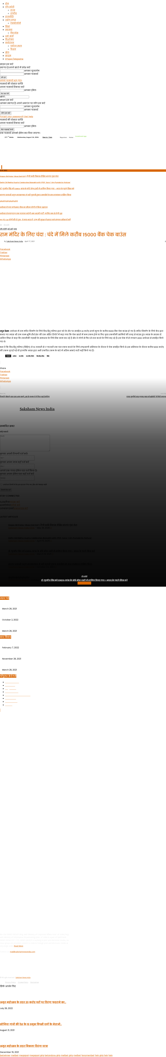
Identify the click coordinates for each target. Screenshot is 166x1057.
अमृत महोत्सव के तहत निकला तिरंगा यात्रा (24, 1046)
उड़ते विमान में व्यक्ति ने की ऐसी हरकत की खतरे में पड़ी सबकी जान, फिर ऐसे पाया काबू (38, 626)
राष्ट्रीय (13, 13)
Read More (18, 946)
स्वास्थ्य (8, 29)
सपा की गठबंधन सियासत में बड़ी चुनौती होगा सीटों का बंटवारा (28, 654)
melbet (15, 1055)
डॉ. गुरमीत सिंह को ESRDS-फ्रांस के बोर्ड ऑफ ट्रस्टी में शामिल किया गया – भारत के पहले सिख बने (84, 580)
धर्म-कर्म (9, 36)
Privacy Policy (10, 982)
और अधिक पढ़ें (84, 583)
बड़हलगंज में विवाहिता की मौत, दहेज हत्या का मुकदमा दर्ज (26, 604)
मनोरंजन (9, 42)
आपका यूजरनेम (31, 70)
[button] (158, 161)
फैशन (13, 49)
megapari (24, 1055)
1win (106, 1055)
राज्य (12, 10)
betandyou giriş (52, 1055)
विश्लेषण (9, 39)
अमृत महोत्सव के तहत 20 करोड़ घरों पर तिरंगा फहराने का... (33, 1002)
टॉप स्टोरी (9, 6)
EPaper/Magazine (14, 58)
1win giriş (99, 1055)
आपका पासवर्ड (31, 74)
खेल (7, 52)
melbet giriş (67, 1055)
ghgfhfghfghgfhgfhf (12, 615)
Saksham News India (23, 977)
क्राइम (8, 55)
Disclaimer (34, 982)
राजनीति (9, 16)
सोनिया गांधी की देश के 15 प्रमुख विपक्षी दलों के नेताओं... (31, 1024)
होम (7, 3)
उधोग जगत (10, 19)
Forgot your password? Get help (16, 116)
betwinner (5, 1055)
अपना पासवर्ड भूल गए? (11, 80)
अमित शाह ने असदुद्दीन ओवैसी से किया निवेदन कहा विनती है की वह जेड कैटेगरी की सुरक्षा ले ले (41, 643)
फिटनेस (14, 32)
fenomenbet (87, 1055)
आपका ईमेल (30, 90)
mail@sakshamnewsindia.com (22, 951)
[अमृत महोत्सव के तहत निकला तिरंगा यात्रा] (6, 1040)
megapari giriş (37, 1055)
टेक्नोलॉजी (15, 23)
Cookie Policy (23, 982)
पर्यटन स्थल (16, 45)
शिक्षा (7, 26)
